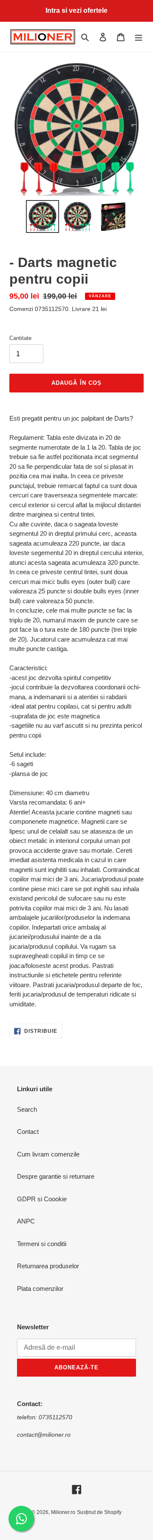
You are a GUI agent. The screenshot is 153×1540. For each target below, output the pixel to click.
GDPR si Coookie (42, 1199)
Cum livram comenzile (48, 1154)
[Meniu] (138, 37)
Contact (28, 1131)
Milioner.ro (63, 1512)
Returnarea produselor (48, 1266)
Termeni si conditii (41, 1243)
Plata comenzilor (40, 1288)
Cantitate (20, 338)
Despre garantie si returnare (55, 1176)
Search (27, 1109)
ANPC (26, 1221)
